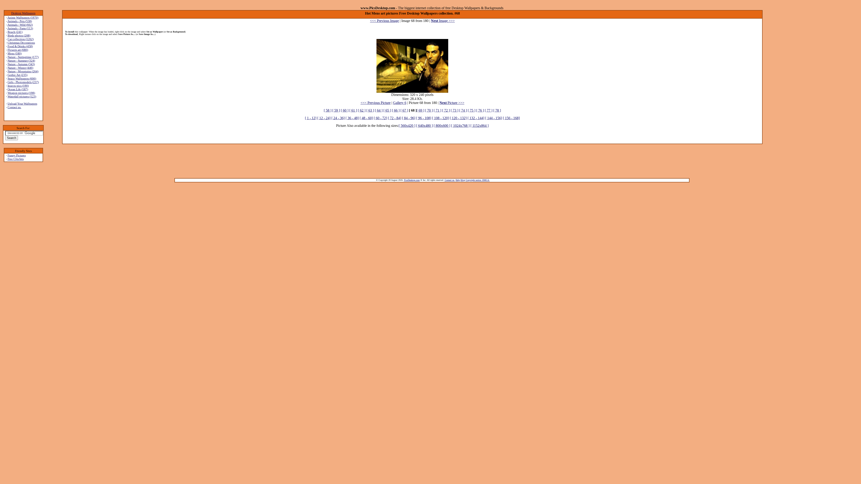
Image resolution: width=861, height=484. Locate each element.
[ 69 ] (420, 110)
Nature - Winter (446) (20, 67)
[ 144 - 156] (493, 118)
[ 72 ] (446, 110)
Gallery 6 (399, 103)
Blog (463, 180)
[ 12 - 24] (323, 118)
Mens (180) (15, 53)
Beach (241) (15, 32)
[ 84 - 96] (408, 118)
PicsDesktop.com (412, 180)
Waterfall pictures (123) (22, 96)
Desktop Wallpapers (23, 13)
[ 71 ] (437, 110)
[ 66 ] (396, 110)
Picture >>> (451, 103)
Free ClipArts (16, 159)
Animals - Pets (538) (19, 21)
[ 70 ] (429, 110)
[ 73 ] (454, 110)
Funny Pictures (17, 155)
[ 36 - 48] (352, 118)
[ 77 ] (488, 110)
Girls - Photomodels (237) (23, 82)
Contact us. (14, 107)
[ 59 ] (336, 110)
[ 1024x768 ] (460, 125)
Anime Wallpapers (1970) (22, 17)
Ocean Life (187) (18, 89)
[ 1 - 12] (310, 118)
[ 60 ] (344, 110)
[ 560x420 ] (407, 125)
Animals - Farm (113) (20, 28)
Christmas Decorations (21, 42)
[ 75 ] (471, 110)
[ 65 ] (387, 110)
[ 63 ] (370, 110)
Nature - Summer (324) (21, 60)
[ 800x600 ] (442, 125)
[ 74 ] (463, 110)
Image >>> (443, 21)
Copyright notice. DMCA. (478, 180)
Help (458, 180)
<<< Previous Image (384, 21)
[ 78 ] (497, 110)
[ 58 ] (327, 110)
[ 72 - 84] (394, 118)
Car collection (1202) (21, 39)
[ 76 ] (480, 110)
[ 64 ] (379, 110)
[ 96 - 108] (423, 118)
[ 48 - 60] (366, 118)
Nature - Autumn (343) (21, 64)
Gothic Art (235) (17, 75)
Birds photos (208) (19, 35)
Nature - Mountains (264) (23, 71)
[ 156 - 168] (511, 118)
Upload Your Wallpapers (22, 103)
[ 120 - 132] (458, 118)
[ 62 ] (361, 110)
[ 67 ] (404, 110)
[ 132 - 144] (475, 118)
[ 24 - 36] (338, 118)
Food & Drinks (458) (20, 46)
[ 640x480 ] (424, 125)
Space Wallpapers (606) (22, 78)
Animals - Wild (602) (20, 24)
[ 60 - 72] (380, 118)
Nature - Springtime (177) (23, 57)
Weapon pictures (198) (21, 93)
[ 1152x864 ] (479, 125)
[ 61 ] (353, 110)
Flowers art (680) (18, 50)
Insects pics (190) (18, 85)
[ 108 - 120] (440, 118)
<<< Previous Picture (376, 103)
